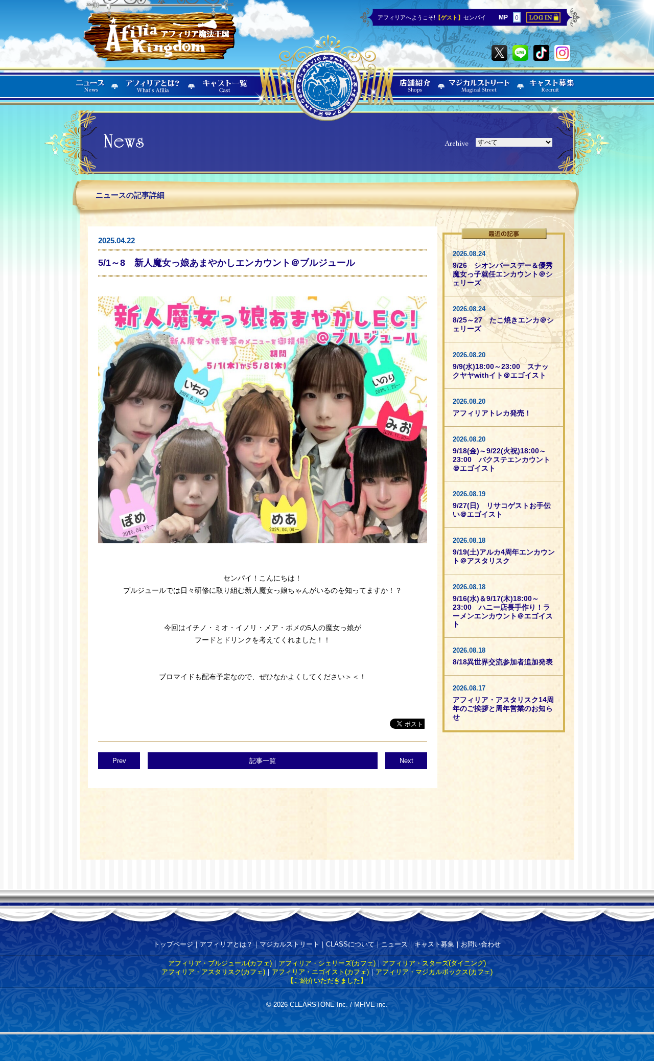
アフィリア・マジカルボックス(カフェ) (434, 972)
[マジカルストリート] (480, 92)
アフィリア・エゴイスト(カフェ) (320, 972)
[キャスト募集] (552, 92)
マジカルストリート (289, 944)
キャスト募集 (434, 944)
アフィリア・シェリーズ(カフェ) (327, 963)
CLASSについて (350, 944)
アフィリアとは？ (226, 944)
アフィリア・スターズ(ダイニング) (434, 963)
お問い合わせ (481, 944)
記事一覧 (262, 761)
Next (406, 761)
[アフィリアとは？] (153, 92)
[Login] (543, 21)
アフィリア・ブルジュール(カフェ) (220, 963)
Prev (119, 761)
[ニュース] (91, 92)
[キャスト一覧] (225, 92)
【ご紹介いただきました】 (327, 980)
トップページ (173, 944)
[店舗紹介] (415, 92)
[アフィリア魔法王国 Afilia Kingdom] (159, 31)
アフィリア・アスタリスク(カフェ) (213, 972)
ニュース (394, 944)
